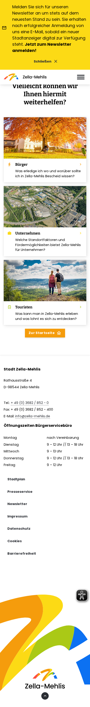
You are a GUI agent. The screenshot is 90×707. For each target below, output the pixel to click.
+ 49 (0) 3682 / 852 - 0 (30, 402)
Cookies (14, 541)
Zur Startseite (45, 333)
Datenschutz (18, 528)
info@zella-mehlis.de (32, 416)
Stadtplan (16, 479)
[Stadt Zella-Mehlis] (25, 77)
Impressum (17, 516)
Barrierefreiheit (21, 553)
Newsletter (17, 504)
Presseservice (20, 491)
